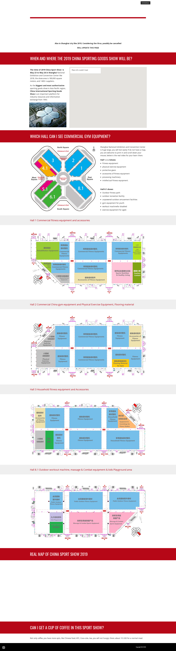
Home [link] (136, 3)
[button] (173, 2)
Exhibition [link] (145, 3)
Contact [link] (166, 3)
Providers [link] (156, 3)
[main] (88, 19)
